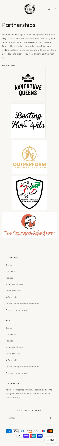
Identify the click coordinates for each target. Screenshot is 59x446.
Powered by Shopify (38, 441)
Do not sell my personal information (23, 303)
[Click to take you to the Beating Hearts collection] (28, 137)
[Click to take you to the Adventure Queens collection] (28, 101)
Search (9, 265)
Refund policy (12, 297)
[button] (3, 9)
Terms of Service (13, 290)
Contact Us (11, 271)
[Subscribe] (50, 418)
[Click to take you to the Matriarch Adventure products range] (29, 238)
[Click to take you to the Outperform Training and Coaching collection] (29, 173)
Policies (9, 278)
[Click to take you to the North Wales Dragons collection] (29, 210)
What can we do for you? (17, 310)
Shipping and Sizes (14, 284)
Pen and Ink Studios (25, 441)
